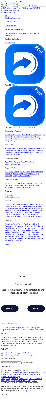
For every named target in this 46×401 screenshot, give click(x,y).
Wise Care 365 (6, 328)
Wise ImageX (16, 328)
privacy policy (25, 391)
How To (32, 379)
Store (7, 244)
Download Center (7, 2)
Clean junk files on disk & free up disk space (22, 340)
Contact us (14, 379)
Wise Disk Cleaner (19, 330)
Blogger (7, 381)
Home (9, 308)
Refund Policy (26, 381)
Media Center (25, 2)
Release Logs (23, 379)
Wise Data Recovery (29, 328)
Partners (17, 2)
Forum (8, 379)
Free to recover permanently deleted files (20, 339)
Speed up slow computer (9, 337)
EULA (34, 381)
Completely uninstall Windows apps (20, 343)
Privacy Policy (15, 381)
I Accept (4, 394)
